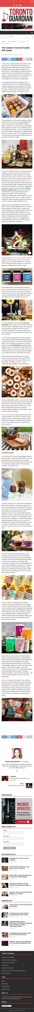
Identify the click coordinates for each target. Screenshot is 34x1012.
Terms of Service (6, 973)
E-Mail (5, 830)
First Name (6, 836)
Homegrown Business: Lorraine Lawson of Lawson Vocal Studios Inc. (20, 884)
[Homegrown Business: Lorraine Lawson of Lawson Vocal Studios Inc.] (5, 885)
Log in (3, 981)
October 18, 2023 (14, 916)
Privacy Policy (5, 965)
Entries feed (5, 983)
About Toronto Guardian (8, 957)
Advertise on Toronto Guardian (9, 960)
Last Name (6, 841)
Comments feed (6, 986)
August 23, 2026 (14, 895)
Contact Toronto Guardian (8, 962)
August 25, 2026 (14, 861)
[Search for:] (17, 36)
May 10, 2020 (13, 936)
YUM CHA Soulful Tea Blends (20, 258)
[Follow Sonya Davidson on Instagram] (17, 770)
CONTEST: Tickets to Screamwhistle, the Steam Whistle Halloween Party (20, 942)
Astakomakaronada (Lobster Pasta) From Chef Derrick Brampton (20, 933)
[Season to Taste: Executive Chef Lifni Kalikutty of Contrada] (5, 893)
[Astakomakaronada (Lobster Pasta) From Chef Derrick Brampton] (5, 934)
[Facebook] (13, 5)
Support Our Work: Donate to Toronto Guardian (13, 970)
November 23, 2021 (7, 54)
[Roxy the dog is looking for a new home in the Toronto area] (5, 868)
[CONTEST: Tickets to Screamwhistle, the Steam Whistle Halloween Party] (5, 943)
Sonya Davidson (19, 54)
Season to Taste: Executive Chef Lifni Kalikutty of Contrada (20, 892)
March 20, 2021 (14, 908)
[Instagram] (17, 5)
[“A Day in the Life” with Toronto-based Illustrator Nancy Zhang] (5, 914)
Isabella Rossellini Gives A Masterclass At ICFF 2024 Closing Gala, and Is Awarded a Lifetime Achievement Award (20, 924)
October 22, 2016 (14, 945)
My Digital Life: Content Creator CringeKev (19, 859)
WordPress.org (5, 989)
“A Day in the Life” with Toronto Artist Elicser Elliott (20, 905)
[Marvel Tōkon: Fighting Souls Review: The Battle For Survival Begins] (5, 877)
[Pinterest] (20, 5)
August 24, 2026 (14, 878)
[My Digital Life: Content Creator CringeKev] (5, 860)
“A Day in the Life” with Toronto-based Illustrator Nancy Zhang (19, 913)
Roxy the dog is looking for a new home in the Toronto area (19, 867)
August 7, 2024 (14, 928)
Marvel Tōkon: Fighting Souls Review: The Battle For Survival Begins (20, 876)
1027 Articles (25, 761)
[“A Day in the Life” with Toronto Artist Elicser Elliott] (5, 906)
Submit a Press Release (8, 968)
